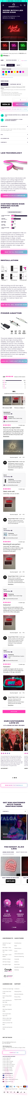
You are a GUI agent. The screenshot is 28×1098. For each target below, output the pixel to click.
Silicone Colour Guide (7, 77)
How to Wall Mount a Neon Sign (7, 1001)
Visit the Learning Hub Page (7, 1028)
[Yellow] (15, 72)
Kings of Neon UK (9, 1081)
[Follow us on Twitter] (7, 1092)
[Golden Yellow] (6, 74)
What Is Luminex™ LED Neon (7, 1023)
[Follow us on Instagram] (4, 1092)
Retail (15, 945)
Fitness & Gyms (17, 948)
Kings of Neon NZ (9, 1077)
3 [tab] (16, 777)
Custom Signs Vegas (7, 1062)
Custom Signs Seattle (7, 1069)
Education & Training (19, 967)
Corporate (16, 959)
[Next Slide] (24, 400)
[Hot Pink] (3, 72)
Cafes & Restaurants (19, 953)
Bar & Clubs (17, 964)
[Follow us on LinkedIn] (24, 1092)
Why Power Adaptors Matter (7, 1010)
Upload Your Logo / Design (7, 943)
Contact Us (16, 988)
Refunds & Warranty (18, 994)
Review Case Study (10, 837)
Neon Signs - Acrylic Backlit (7, 955)
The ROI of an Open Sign (8, 988)
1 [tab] (12, 777)
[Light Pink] (23, 72)
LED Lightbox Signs (7, 964)
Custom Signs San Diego (8, 1066)
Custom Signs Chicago (8, 1061)
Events (15, 951)
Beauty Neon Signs (22, 852)
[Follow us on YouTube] (17, 1092)
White (18, 65)
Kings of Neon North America (11, 1079)
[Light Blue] (3, 74)
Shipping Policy (17, 991)
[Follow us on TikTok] (21, 1092)
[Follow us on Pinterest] (14, 1092)
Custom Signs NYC (7, 1058)
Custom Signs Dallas (7, 1067)
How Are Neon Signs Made (7, 1005)
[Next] (25, 22)
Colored (10, 65)
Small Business (17, 943)
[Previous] (2, 22)
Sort (11, 408)
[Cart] (24, 5)
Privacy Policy (17, 996)
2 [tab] (14, 777)
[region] (14, 400)
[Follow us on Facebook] (11, 1092)
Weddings (16, 969)
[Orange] (17, 72)
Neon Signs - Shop (7, 947)
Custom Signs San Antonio (9, 1064)
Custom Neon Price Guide (7, 992)
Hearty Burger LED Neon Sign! (10, 877)
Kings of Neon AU (9, 1075)
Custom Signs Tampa (8, 1070)
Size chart (24, 60)
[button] (7, 400)
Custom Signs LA (6, 1059)
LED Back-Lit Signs (7, 959)
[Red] (12, 72)
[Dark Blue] (9, 72)
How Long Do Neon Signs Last (7, 1014)
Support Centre (17, 999)
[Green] (6, 72)
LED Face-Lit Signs (7, 961)
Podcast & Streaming (19, 956)
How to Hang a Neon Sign (7, 996)
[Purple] (20, 72)
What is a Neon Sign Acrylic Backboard (7, 1019)
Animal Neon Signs (8, 852)
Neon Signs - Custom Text (7, 951)
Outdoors (16, 961)
